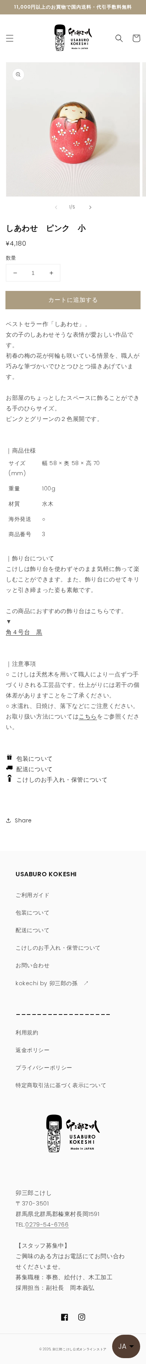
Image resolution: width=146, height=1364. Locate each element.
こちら (88, 716)
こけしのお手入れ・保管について (59, 780)
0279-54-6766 (47, 1224)
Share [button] (23, 820)
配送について (33, 769)
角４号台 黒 (24, 632)
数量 (11, 258)
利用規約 (27, 1032)
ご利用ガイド (33, 895)
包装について (33, 758)
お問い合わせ (33, 965)
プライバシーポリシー (44, 1068)
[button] (9, 38)
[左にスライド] (56, 207)
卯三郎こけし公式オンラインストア (80, 1349)
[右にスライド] (90, 207)
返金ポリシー (33, 1050)
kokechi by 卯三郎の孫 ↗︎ (52, 983)
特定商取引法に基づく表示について (61, 1085)
